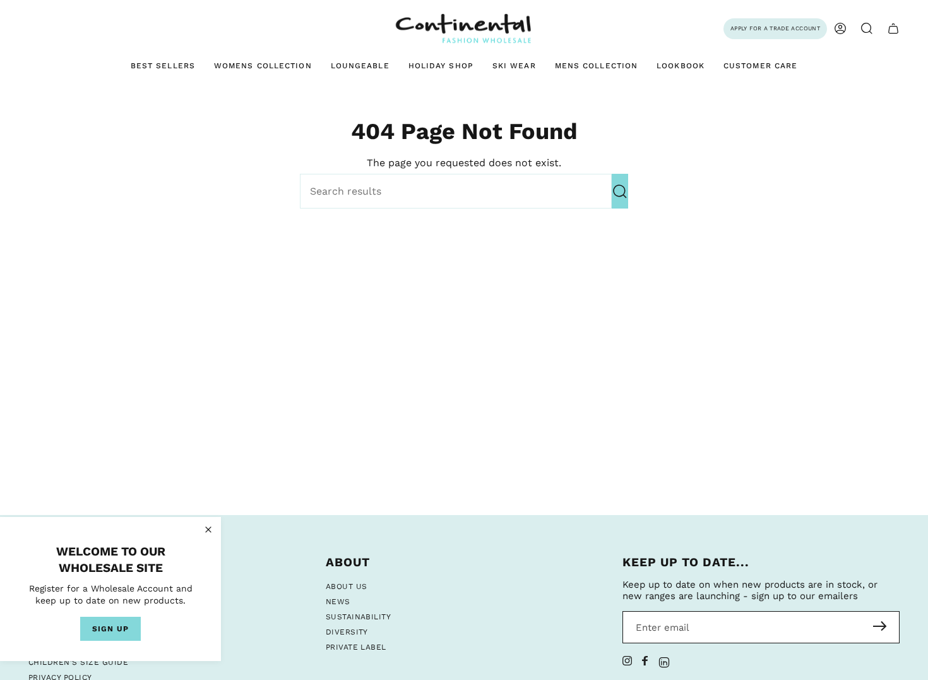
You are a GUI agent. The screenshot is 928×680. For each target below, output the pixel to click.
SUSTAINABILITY (358, 616)
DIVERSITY (347, 632)
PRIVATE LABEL (356, 647)
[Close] (208, 529)
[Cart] (893, 29)
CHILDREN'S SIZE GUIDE (78, 662)
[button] (867, 29)
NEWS (338, 601)
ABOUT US (346, 586)
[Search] (620, 191)
